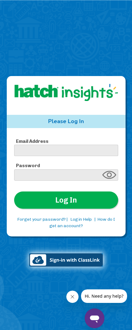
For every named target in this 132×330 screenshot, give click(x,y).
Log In (66, 199)
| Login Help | (81, 219)
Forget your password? (41, 219)
